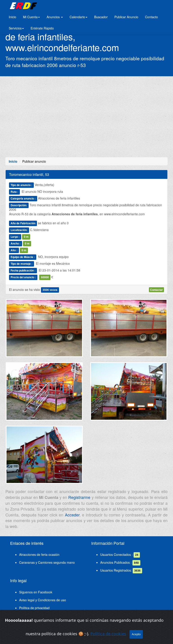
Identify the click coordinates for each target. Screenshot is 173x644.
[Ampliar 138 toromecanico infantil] (129, 393)
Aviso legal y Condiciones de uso (42, 600)
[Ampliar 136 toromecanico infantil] (129, 330)
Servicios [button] (15, 28)
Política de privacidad (34, 608)
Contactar (156, 290)
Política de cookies (108, 633)
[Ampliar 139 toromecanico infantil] (44, 456)
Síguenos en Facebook (35, 592)
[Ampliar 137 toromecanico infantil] (44, 393)
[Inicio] (22, 5)
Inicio (12, 17)
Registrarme (79, 497)
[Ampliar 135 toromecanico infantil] (44, 330)
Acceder (72, 515)
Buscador (101, 17)
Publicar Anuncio (126, 17)
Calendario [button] (77, 17)
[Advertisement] (86, 116)
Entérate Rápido (42, 28)
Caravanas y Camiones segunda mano (47, 562)
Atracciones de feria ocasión (39, 554)
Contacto (151, 17)
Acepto (136, 634)
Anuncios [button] (54, 17)
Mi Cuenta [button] (30, 17)
